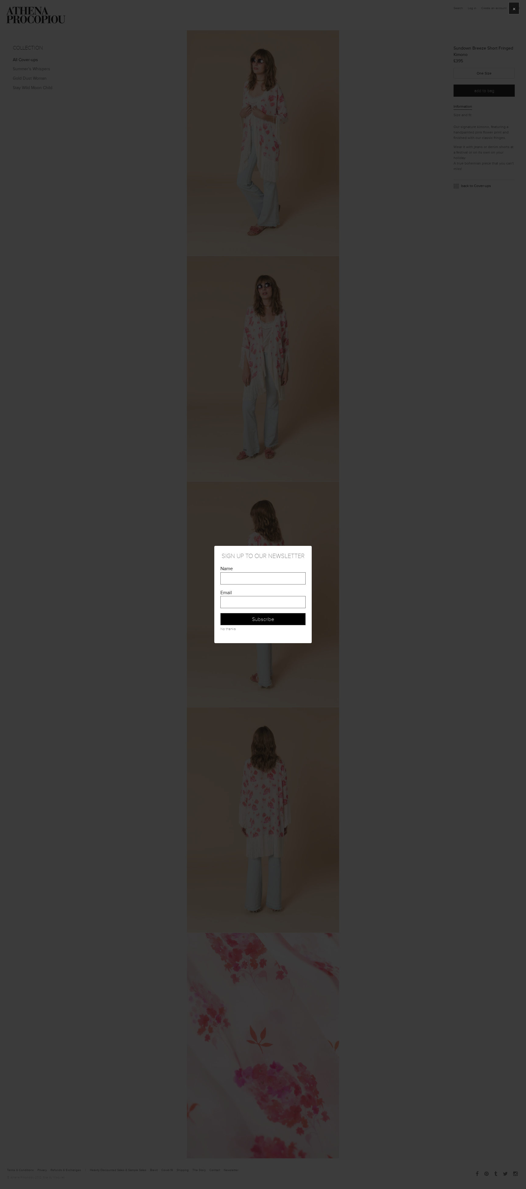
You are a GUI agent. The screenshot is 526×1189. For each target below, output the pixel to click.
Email (226, 593)
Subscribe (263, 619)
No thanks (228, 629)
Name (226, 569)
